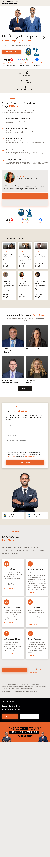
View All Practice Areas (14, 670)
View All (25, 388)
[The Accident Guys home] (12, 2)
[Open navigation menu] (46, 2)
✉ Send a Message (29, 716)
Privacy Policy (11, 456)
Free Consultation (11, 51)
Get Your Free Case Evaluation (25, 196)
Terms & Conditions (30, 456)
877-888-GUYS (25, 736)
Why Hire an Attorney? (25, 203)
